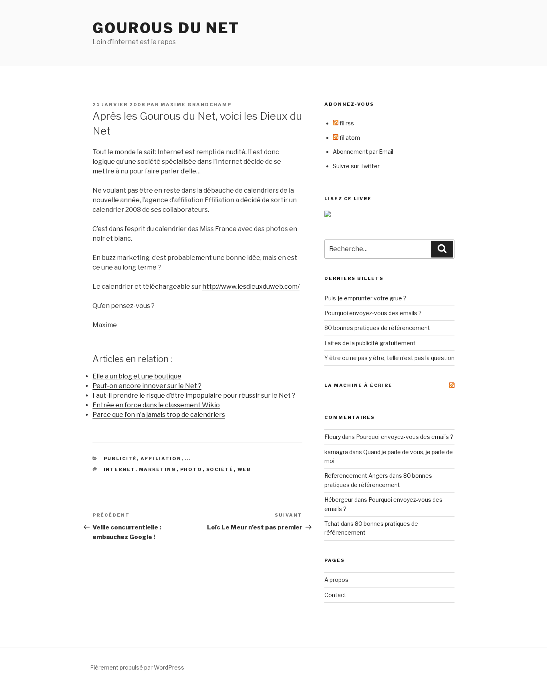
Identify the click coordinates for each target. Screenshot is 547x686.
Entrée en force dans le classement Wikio (156, 405)
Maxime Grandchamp (196, 104)
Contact (335, 594)
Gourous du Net (166, 28)
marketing (158, 469)
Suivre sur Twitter (356, 166)
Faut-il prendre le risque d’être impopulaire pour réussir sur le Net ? (194, 395)
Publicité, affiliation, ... (147, 458)
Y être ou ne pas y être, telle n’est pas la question (389, 357)
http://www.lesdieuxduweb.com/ (251, 286)
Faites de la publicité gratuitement (370, 343)
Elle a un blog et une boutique (137, 376)
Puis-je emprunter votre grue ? (365, 298)
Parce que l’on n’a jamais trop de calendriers (159, 414)
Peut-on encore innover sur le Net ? (147, 386)
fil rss (346, 123)
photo (191, 469)
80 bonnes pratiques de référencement (377, 327)
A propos (336, 579)
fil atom (349, 137)
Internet (119, 469)
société (220, 469)
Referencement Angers (356, 475)
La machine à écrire (358, 385)
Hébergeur (338, 499)
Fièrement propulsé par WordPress (137, 667)
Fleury (332, 436)
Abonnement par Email (363, 151)
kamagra (336, 452)
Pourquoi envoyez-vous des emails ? (373, 313)
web (244, 469)
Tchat (332, 523)
